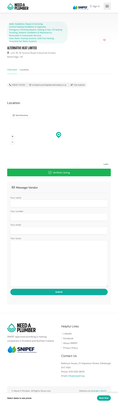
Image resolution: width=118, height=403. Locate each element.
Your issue (15, 238)
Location (24, 69)
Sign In (96, 6)
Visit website (79, 85)
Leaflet (105, 164)
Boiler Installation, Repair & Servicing (26, 24)
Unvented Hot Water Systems (23, 41)
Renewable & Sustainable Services (25, 35)
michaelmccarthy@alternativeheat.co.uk (49, 85)
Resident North (98, 390)
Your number (16, 211)
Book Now (104, 398)
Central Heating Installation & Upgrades (27, 26)
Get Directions (22, 115)
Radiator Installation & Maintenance (35, 32)
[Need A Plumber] (17, 6)
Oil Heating (57, 29)
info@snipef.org (76, 375)
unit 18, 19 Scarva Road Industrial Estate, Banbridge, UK (31, 54)
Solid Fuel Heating (45, 38)
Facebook (68, 338)
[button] (12, 136)
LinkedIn (67, 333)
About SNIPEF (70, 343)
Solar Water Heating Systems (22, 38)
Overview (12, 69)
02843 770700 (18, 85)
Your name (15, 197)
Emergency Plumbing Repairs (22, 29)
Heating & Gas (44, 29)
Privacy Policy (70, 347)
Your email (15, 224)
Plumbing (13, 32)
